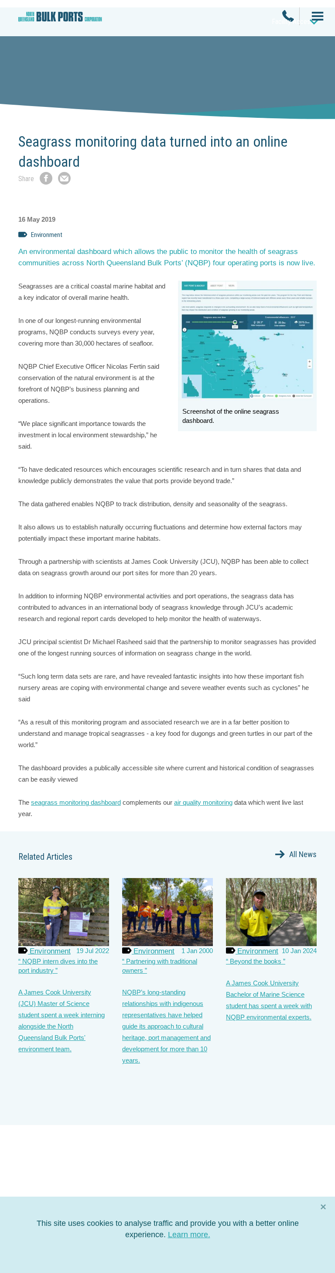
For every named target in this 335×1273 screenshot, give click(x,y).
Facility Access (292, 21)
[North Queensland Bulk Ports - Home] (60, 20)
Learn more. (189, 1234)
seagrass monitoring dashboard (76, 802)
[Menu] (314, 17)
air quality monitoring (203, 802)
